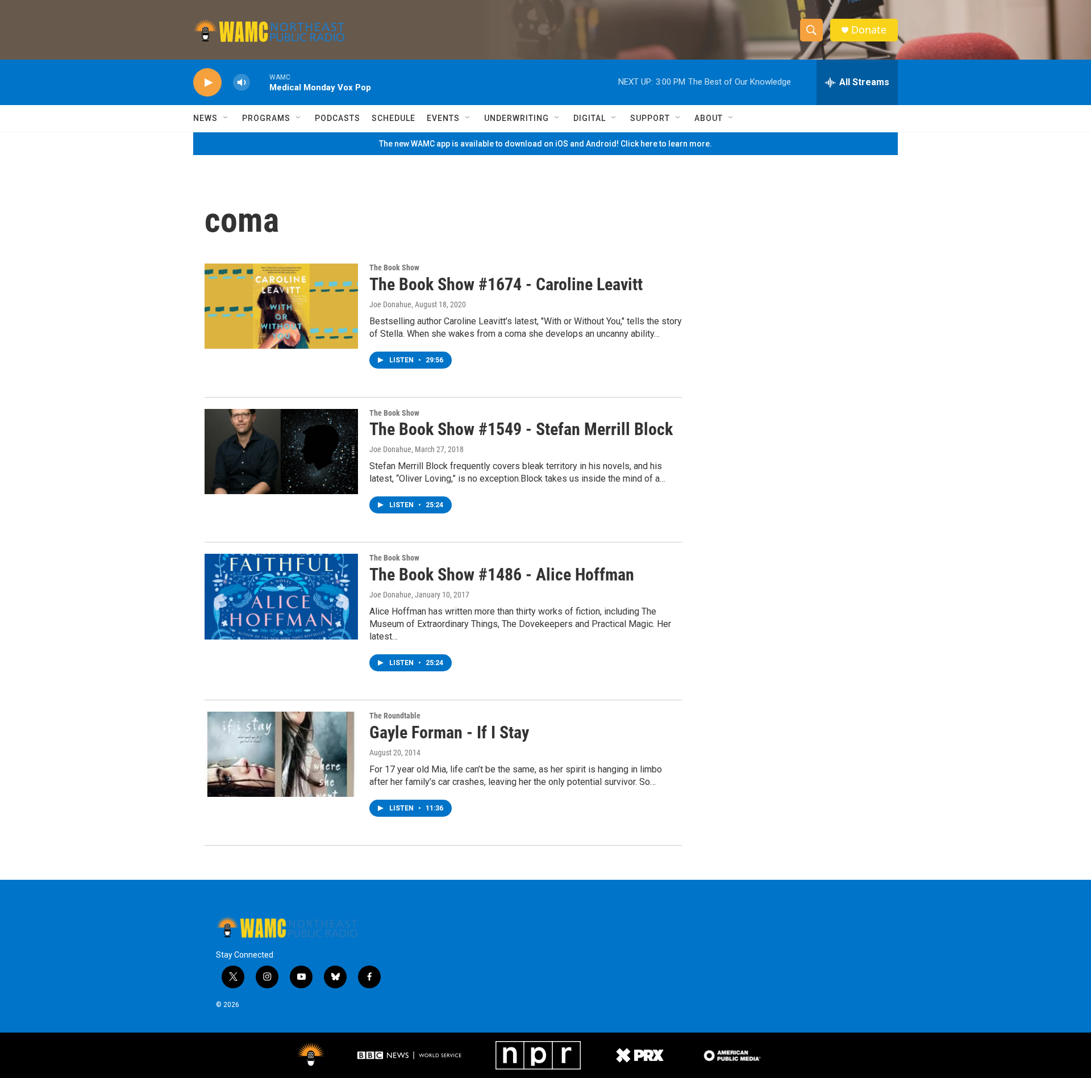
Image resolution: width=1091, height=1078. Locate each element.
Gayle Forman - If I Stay (449, 732)
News (205, 118)
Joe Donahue (390, 304)
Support (650, 118)
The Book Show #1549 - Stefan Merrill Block (521, 429)
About (708, 118)
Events (443, 118)
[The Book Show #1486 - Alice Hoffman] (281, 596)
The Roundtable (394, 715)
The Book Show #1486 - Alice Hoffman (501, 574)
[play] (207, 82)
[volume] (241, 82)
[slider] (259, 82)
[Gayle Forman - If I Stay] (281, 754)
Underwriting (516, 118)
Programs (266, 118)
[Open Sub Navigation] (226, 118)
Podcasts (337, 118)
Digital (589, 118)
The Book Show (394, 267)
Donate (868, 30)
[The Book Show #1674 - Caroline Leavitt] (281, 306)
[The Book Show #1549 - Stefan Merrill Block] (281, 451)
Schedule (393, 118)
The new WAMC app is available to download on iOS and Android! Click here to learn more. (545, 143)
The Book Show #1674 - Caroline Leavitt (506, 284)
